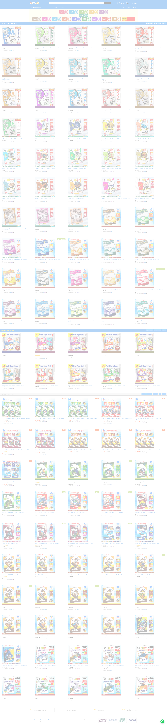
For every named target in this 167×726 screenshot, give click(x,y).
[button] (162, 721)
